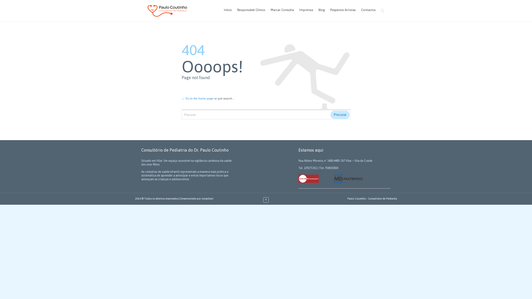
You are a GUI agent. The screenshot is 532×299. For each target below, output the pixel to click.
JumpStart (207, 198)
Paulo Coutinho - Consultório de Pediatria (372, 198)
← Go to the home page (197, 98)
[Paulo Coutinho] (167, 11)
